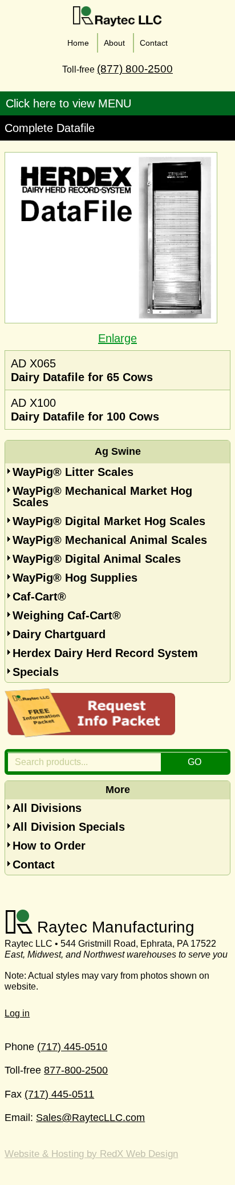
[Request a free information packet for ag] (90, 733)
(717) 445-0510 (72, 1046)
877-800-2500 (76, 1070)
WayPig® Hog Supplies (75, 577)
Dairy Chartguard (59, 634)
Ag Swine (118, 451)
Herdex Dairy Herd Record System (105, 653)
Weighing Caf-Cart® (67, 615)
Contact (34, 864)
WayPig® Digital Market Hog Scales (109, 521)
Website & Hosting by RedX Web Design (91, 1153)
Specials (36, 672)
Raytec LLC (118, 16)
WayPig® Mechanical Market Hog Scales (102, 497)
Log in (17, 1013)
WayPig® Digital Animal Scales (97, 559)
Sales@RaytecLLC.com (90, 1117)
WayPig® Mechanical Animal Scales (110, 540)
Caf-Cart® (39, 596)
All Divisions (47, 808)
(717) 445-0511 (59, 1094)
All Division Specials (69, 826)
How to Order (49, 845)
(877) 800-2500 (135, 69)
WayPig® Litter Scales (73, 472)
